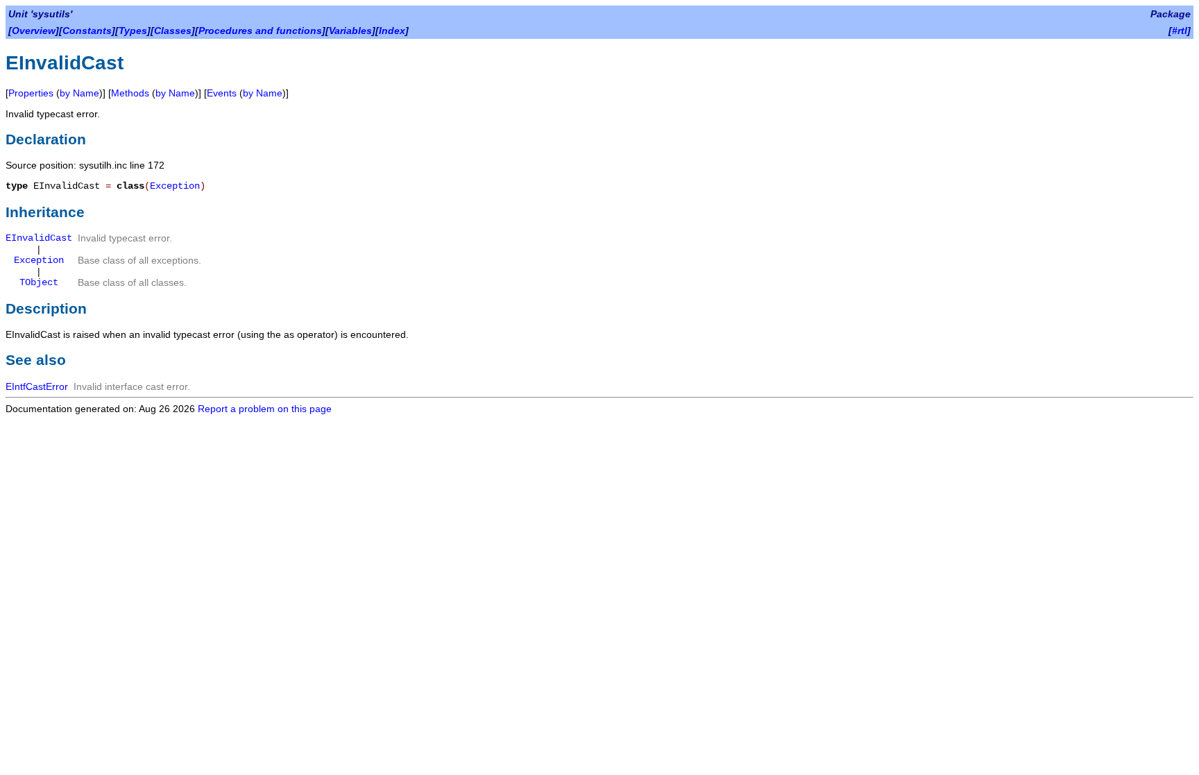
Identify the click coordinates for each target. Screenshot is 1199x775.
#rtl (1179, 30)
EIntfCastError (37, 386)
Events (222, 93)
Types (133, 30)
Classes (173, 30)
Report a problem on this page (265, 408)
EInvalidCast (39, 238)
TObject (38, 282)
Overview (34, 30)
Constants (87, 30)
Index (392, 30)
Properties (30, 93)
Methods (130, 93)
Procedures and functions (260, 30)
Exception (175, 185)
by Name (79, 93)
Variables (350, 30)
